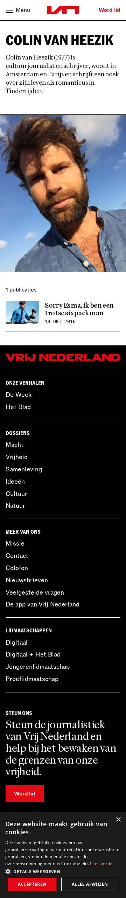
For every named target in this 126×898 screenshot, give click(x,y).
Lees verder (102, 864)
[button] (63, 871)
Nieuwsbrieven (27, 580)
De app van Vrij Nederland (42, 604)
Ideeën (15, 481)
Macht (14, 445)
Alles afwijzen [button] (90, 884)
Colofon (17, 568)
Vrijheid (17, 457)
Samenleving (24, 469)
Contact (17, 556)
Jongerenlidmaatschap (38, 667)
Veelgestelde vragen (35, 592)
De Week (18, 395)
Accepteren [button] (32, 884)
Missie (15, 543)
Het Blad (18, 407)
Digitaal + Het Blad (33, 654)
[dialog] (63, 855)
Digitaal (17, 642)
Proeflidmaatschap (32, 679)
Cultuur (16, 494)
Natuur (15, 506)
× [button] (118, 819)
